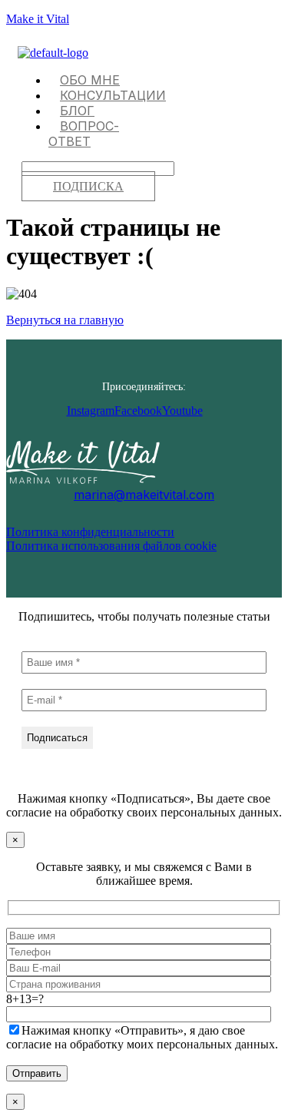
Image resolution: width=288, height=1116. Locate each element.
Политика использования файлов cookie (111, 545)
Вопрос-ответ (83, 133)
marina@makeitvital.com (144, 494)
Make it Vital (37, 18)
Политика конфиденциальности (90, 531)
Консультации (113, 95)
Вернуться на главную (65, 319)
